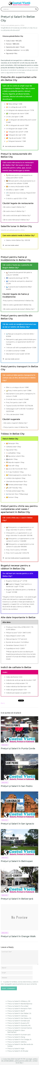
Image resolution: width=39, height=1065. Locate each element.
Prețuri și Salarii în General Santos (19, 1028)
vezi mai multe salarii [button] (12, 245)
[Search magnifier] (36, 9)
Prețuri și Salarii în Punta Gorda (18, 748)
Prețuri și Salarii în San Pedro (16, 786)
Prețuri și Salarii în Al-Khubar (17, 1051)
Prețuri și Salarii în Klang (16, 1037)
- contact (34, 1061)
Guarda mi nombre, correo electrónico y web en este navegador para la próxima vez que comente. (19, 983)
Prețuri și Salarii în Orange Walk (18, 936)
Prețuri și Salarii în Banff (16, 1011)
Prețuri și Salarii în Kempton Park (19, 1008)
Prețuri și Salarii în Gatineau (17, 1016)
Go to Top (19, 1062)
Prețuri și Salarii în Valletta (16, 1042)
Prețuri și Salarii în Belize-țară (17, 898)
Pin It (3, 703)
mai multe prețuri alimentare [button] (14, 146)
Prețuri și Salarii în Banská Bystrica (19, 1004)
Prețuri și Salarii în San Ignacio (17, 823)
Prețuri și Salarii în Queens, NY (18, 1023)
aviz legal (29, 1059)
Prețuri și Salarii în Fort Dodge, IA (19, 1039)
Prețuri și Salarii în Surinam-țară (18, 1034)
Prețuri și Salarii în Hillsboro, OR (18, 1001)
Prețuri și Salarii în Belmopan (17, 861)
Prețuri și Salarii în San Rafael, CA (19, 1013)
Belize (4, 745)
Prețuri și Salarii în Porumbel (17, 1006)
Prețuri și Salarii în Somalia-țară (18, 1021)
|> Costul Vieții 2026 (7, 1059)
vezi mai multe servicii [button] (12, 359)
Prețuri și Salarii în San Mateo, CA (19, 1018)
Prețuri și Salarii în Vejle (15, 1048)
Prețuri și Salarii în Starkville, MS (18, 1025)
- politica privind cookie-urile (22, 1061)
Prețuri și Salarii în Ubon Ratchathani (16, 1031)
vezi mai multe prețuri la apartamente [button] (17, 558)
